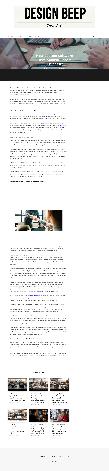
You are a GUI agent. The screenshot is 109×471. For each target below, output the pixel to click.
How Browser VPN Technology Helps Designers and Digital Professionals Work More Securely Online (38, 429)
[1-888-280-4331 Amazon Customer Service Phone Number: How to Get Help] (17, 415)
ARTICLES (10, 36)
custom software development (19, 106)
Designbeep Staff (51, 68)
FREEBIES (29, 36)
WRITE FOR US (39, 36)
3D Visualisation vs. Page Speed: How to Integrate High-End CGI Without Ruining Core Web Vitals (59, 429)
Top (55, 466)
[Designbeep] (54, 17)
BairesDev (47, 118)
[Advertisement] (38, 195)
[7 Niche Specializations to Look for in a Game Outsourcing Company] (17, 384)
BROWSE (19, 36)
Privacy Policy (64, 456)
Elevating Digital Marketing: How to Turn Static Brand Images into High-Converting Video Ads (59, 398)
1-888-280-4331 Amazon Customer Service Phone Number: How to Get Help (16, 429)
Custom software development (19, 114)
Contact (54, 456)
